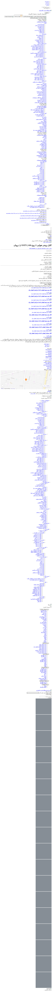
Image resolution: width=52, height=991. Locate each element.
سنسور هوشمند (43, 154)
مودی (45, 615)
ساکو (45, 634)
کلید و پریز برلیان (37, 538)
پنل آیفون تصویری (40, 115)
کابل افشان (41, 197)
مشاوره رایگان (48, 239)
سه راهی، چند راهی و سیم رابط (37, 109)
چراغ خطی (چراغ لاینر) (41, 63)
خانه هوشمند (46, 523)
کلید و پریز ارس (38, 534)
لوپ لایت (44, 623)
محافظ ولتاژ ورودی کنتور (38, 112)
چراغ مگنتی (43, 80)
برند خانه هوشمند (45, 684)
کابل (45, 196)
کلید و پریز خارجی (42, 186)
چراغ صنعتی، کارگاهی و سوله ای (39, 97)
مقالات (47, 223)
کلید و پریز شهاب (37, 541)
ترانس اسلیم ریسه (40, 35)
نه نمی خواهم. (42, 282)
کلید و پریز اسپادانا (37, 535)
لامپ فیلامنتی (41, 27)
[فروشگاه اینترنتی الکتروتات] (45, 10)
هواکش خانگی (43, 121)
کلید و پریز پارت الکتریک (39, 184)
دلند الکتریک (43, 659)
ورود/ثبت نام (49, 282)
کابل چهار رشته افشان (36, 593)
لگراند (45, 665)
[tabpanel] (23, 61)
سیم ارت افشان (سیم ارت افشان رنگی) (35, 206)
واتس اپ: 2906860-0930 (34, 248)
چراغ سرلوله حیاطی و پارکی (38, 48)
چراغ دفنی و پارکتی (42, 94)
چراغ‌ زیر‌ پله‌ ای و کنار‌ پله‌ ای (40, 102)
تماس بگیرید (49, 250)
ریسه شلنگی (41, 38)
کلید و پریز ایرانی (42, 180)
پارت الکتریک (43, 617)
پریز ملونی (42, 185)
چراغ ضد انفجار (43, 98)
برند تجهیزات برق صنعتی (44, 680)
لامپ (45, 23)
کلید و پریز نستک (40, 187)
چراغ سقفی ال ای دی (41, 70)
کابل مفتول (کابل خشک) (39, 201)
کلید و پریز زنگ (41, 177)
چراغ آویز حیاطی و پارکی (38, 44)
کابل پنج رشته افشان (37, 595)
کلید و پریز (46, 529)
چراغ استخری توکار (40, 54)
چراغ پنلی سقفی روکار (39, 79)
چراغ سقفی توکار (40, 71)
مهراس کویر (43, 676)
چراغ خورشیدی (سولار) (41, 91)
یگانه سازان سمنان (42, 678)
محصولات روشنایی (45, 400)
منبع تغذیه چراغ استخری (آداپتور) (37, 53)
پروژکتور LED (41, 59)
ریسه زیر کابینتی (40, 37)
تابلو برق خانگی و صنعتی (41, 141)
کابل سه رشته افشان (36, 591)
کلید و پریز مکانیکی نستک (36, 552)
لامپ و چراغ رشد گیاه (41, 86)
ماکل (45, 666)
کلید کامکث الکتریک (40, 189)
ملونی (45, 628)
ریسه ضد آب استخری (39, 39)
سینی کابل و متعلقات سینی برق (39, 130)
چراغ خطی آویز (40, 65)
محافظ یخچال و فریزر (39, 108)
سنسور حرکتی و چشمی (41, 84)
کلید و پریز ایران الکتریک (39, 181)
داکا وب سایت (33, 393)
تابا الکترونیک (43, 632)
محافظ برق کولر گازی (39, 110)
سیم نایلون (41, 204)
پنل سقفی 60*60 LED (39, 77)
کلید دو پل (42, 171)
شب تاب (44, 631)
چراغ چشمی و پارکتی (41, 101)
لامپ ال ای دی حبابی (39, 25)
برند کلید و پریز (45, 654)
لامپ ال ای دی (41, 24)
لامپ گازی (41, 32)
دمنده (45, 677)
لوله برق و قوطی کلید (41, 131)
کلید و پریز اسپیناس (37, 536)
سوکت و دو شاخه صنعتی (41, 119)
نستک (45, 657)
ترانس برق (44, 116)
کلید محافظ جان (43, 144)
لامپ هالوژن (41, 31)
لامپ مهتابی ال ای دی (39, 30)
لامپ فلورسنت (40, 26)
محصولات (46, 12)
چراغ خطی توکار (40, 66)
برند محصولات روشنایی (44, 609)
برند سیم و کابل (45, 643)
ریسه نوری (44, 33)
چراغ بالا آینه (43, 89)
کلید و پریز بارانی (40, 174)
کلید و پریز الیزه (38, 537)
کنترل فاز (44, 137)
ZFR (45, 639)
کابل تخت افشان (37, 594)
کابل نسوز (42, 200)
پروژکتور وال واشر (40, 62)
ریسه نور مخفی (40, 42)
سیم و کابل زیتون (42, 644)
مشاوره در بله (46, 336)
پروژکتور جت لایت (40, 60)
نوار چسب (44, 124)
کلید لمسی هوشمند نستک (36, 550)
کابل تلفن (39, 601)
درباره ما (47, 345)
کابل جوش (41, 202)
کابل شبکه (39, 600)
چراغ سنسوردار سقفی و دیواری (37, 73)
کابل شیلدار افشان (37, 587)
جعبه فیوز (44, 118)
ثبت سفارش (49, 233)
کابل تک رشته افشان (37, 589)
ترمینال (44, 120)
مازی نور (44, 613)
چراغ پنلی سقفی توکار (39, 78)
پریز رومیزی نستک (37, 549)
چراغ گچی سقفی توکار (39, 74)
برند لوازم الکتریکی (45, 667)
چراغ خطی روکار (40, 67)
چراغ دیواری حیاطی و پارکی (38, 47)
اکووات (44, 636)
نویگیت (45, 641)
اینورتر (45, 138)
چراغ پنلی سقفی (42, 76)
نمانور (45, 626)
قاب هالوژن (43, 85)
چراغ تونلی (44, 90)
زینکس (45, 640)
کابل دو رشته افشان (37, 590)
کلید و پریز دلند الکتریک (39, 183)
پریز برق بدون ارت (40, 166)
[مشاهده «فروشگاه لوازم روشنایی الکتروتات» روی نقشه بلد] (26, 379)
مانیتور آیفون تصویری (39, 114)
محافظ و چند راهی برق (41, 107)
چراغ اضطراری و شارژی (41, 88)
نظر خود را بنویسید (47, 273)
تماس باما (47, 346)
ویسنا (45, 637)
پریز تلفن (42, 167)
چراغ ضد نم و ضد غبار (41, 100)
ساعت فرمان (43, 143)
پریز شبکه (42, 168)
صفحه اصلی (46, 343)
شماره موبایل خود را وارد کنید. (45, 692)
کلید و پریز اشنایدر (40, 191)
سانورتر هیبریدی (43, 127)
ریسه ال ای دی (41, 36)
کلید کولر (42, 162)
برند (47, 208)
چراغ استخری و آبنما (42, 51)
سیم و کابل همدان (42, 645)
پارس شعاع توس (42, 616)
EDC (45, 638)
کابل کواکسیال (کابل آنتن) (36, 599)
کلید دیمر (42, 172)
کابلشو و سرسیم (42, 126)
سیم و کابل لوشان (42, 649)
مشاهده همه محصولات (41, 21)
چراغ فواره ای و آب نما (39, 56)
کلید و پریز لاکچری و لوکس (38, 178)
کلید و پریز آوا (38, 546)
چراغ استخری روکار (40, 55)
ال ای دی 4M (43, 611)
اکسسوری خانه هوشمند (41, 155)
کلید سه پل (41, 173)
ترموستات (44, 142)
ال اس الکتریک (43, 682)
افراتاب (44, 620)
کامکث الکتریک (43, 622)
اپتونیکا (45, 630)
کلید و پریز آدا (38, 544)
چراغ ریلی (44, 96)
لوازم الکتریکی (46, 482)
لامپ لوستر (41, 29)
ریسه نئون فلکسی (40, 41)
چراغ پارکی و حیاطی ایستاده (38, 49)
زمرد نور (44, 621)
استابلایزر (44, 125)
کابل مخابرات (41, 198)
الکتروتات (44, 619)
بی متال (44, 139)
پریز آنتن (42, 163)
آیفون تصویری (43, 113)
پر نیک (45, 674)
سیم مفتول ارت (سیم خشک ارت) (37, 207)
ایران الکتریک (43, 655)
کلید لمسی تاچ (41, 179)
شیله (45, 633)
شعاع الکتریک (43, 610)
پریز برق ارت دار (40, 165)
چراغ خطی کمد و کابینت (39, 68)
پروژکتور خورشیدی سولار (38, 61)
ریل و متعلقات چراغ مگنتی (38, 82)
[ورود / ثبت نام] (50, 227)
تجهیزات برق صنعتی (44, 508)
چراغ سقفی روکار (40, 72)
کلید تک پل (42, 169)
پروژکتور (44, 57)
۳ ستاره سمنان (43, 679)
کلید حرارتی (43, 147)
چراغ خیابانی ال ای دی (41, 92)
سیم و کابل (46, 576)
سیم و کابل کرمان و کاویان (40, 650)
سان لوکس (44, 614)
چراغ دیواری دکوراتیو (42, 95)
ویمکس (44, 625)
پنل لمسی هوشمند (42, 153)
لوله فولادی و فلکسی (41, 122)
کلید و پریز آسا (38, 543)
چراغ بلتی (44, 83)
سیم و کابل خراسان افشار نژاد (40, 646)
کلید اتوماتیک (43, 145)
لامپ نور (44, 627)
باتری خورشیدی (43, 128)
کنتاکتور (44, 136)
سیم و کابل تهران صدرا (41, 651)
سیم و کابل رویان (42, 648)
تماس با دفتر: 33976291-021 (45, 248)
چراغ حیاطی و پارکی (42, 43)
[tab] (40, 16)
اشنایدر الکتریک (43, 661)
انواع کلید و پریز (43, 161)
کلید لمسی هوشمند (42, 156)
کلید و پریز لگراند (40, 190)
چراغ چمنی (41, 50)
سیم (45, 203)
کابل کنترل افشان (37, 588)
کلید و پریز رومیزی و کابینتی (38, 175)
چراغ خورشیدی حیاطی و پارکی (37, 45)
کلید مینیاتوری (43, 148)
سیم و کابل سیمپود (42, 652)
